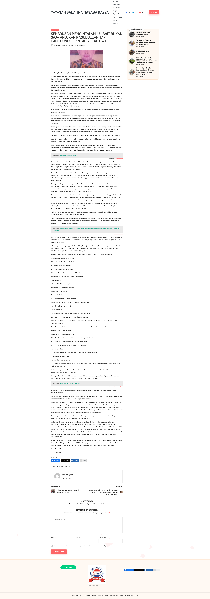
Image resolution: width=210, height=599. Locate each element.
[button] (154, 12)
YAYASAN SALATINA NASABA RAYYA (80, 12)
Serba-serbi (55, 30)
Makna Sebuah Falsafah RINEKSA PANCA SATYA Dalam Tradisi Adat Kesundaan (146, 60)
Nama (53, 537)
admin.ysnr (67, 474)
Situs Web (103, 537)
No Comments (81, 45)
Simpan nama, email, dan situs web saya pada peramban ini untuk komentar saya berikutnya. (80, 546)
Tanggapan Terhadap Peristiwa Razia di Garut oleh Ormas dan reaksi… (146, 42)
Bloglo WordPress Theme (130, 596)
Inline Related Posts (118, 158)
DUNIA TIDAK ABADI (143, 51)
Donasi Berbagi (68, 567)
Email (78, 537)
